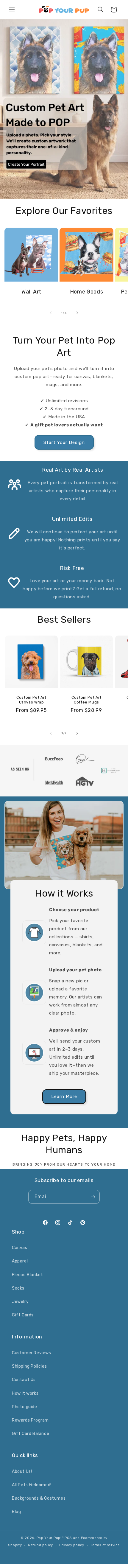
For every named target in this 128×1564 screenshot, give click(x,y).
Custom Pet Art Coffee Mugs (86, 699)
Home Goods (86, 291)
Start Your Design (64, 442)
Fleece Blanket (27, 1274)
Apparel (20, 1261)
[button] (11, 9)
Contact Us (24, 1379)
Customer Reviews (31, 1352)
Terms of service (105, 1545)
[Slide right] (77, 312)
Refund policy (40, 1545)
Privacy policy (71, 1545)
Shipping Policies (29, 1366)
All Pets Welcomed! (31, 1484)
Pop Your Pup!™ (50, 1538)
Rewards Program (30, 1420)
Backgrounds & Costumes (38, 1498)
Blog (16, 1511)
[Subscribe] (92, 1197)
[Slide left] (50, 312)
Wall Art (31, 291)
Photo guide (24, 1406)
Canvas (19, 1247)
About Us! (22, 1471)
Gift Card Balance (30, 1433)
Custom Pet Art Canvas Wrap (31, 699)
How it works (25, 1393)
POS (68, 1538)
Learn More (64, 1096)
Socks (18, 1288)
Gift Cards (23, 1315)
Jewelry (20, 1301)
